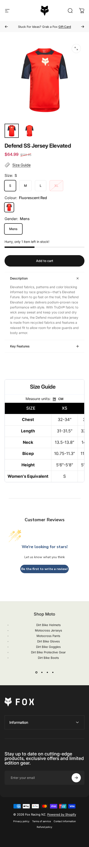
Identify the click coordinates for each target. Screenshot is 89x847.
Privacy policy (21, 821)
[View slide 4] (52, 672)
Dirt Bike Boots (48, 658)
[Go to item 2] (29, 131)
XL (56, 185)
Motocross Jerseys (48, 630)
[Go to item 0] (12, 131)
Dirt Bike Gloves (48, 641)
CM (60, 399)
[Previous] (6, 26)
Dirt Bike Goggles (48, 647)
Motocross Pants (48, 636)
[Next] (83, 26)
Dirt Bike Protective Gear (48, 652)
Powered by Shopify (61, 814)
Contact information (65, 821)
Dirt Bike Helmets (48, 625)
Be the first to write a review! (44, 569)
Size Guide (21, 165)
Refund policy (44, 827)
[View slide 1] (36, 672)
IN (54, 398)
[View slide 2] (41, 672)
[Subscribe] (76, 777)
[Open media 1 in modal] (76, 48)
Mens (13, 229)
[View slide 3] (47, 672)
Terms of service (41, 821)
